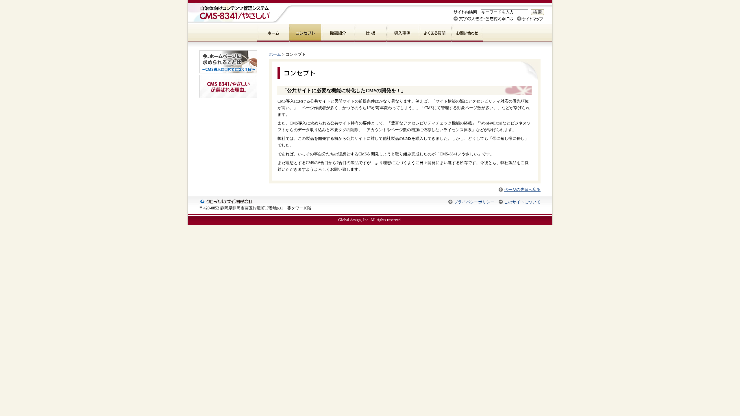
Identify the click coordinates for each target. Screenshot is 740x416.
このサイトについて (522, 202)
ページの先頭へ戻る (522, 189)
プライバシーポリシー (474, 202)
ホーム (275, 54)
